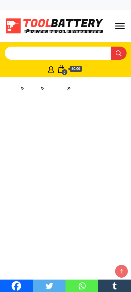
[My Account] (51, 68)
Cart (97, 4)
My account (44, 4)
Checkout (74, 4)
